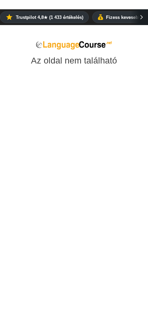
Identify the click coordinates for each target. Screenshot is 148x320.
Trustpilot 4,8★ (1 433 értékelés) (49, 17)
